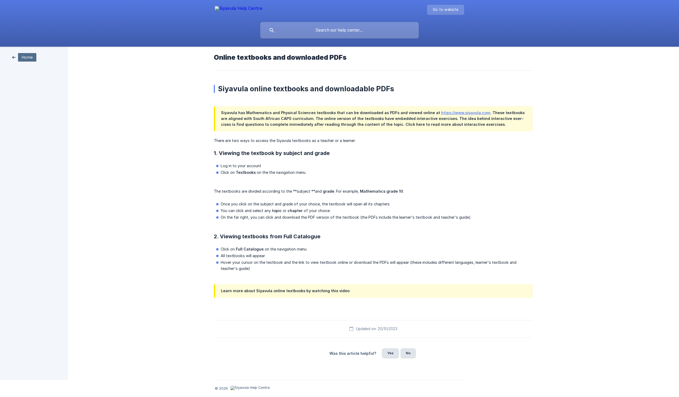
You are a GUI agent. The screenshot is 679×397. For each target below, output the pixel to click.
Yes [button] (390, 353)
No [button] (408, 353)
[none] (238, 9)
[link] (24, 56)
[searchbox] (339, 30)
